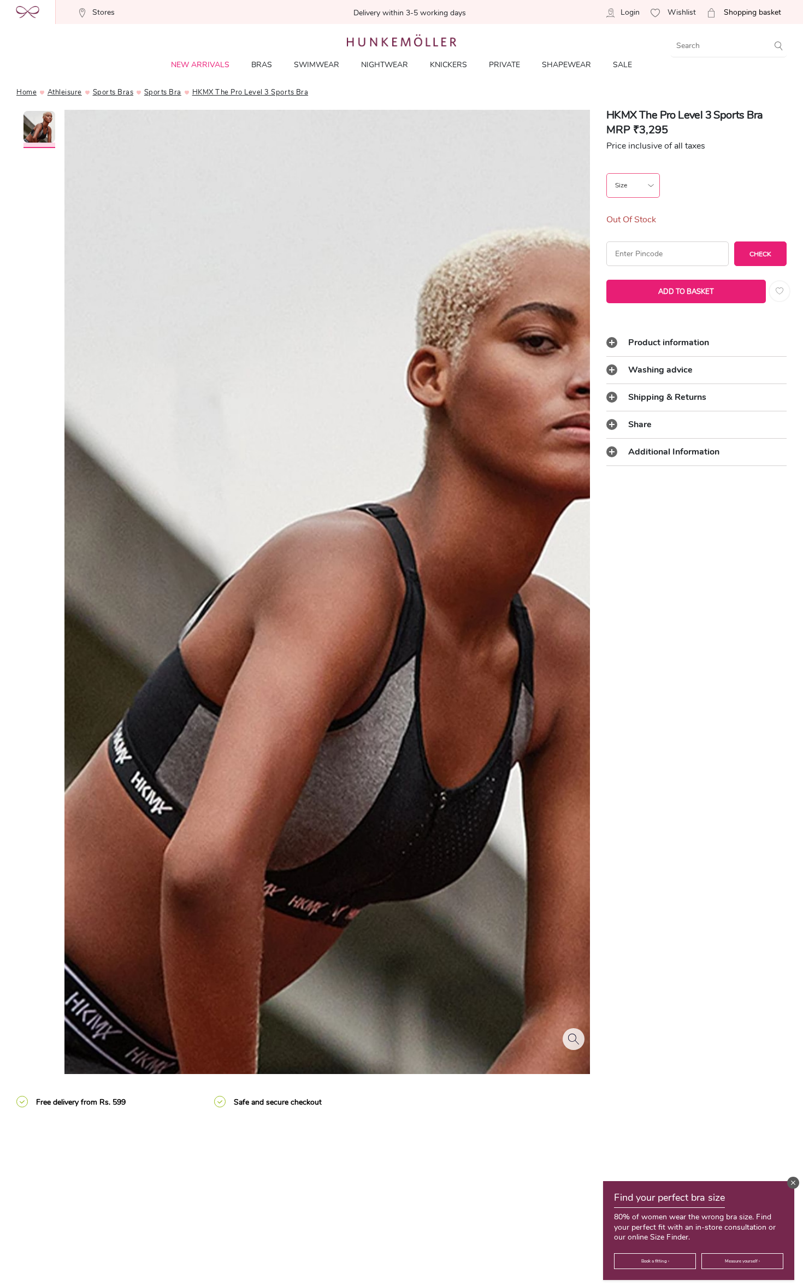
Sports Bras (113, 92)
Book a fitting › (655, 1261)
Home (26, 92)
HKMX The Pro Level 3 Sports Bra (250, 92)
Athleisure (65, 92)
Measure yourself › (742, 1261)
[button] (793, 1183)
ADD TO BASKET (686, 292)
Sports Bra (162, 92)
